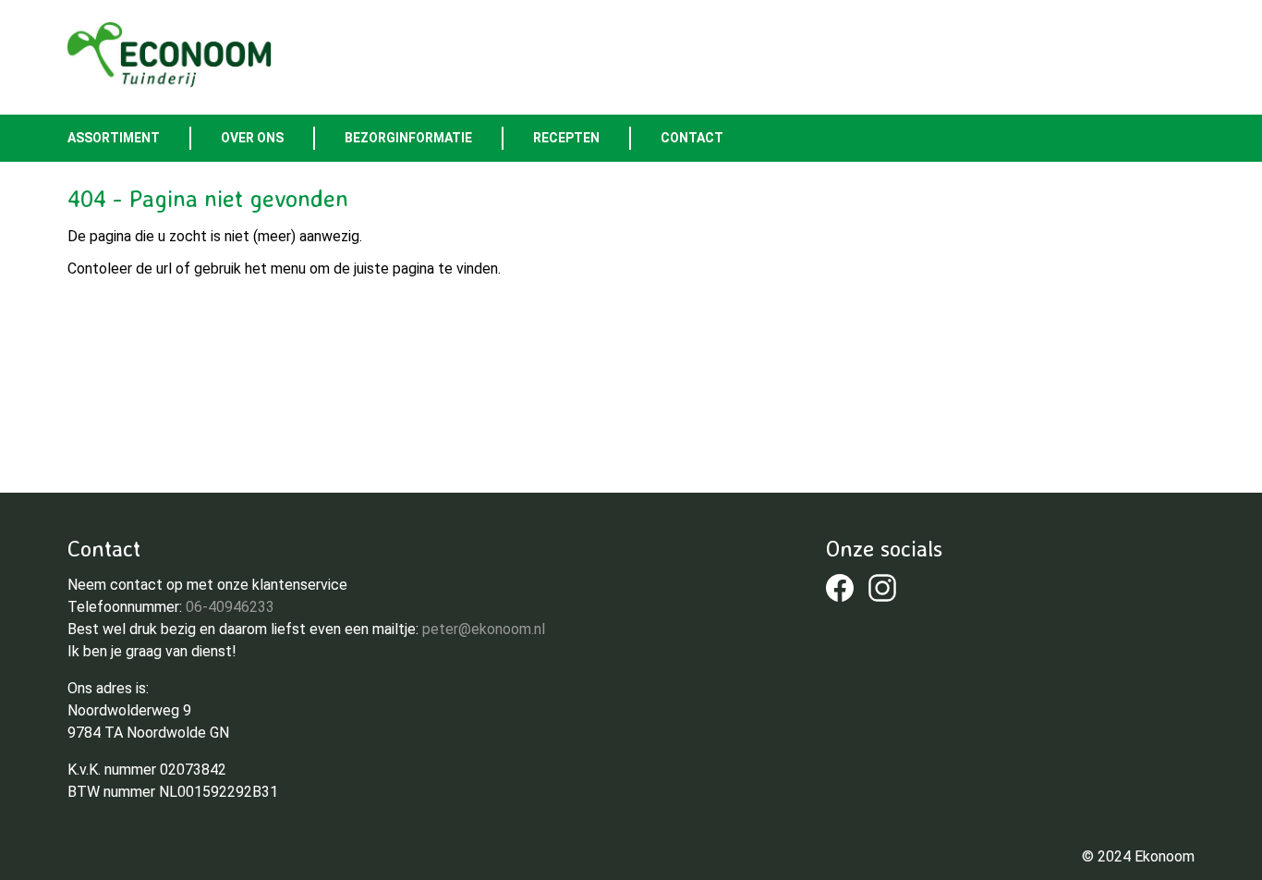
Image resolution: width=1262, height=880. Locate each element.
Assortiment (113, 137)
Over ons (252, 137)
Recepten (566, 137)
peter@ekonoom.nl (483, 629)
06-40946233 (230, 607)
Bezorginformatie (408, 137)
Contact (692, 137)
